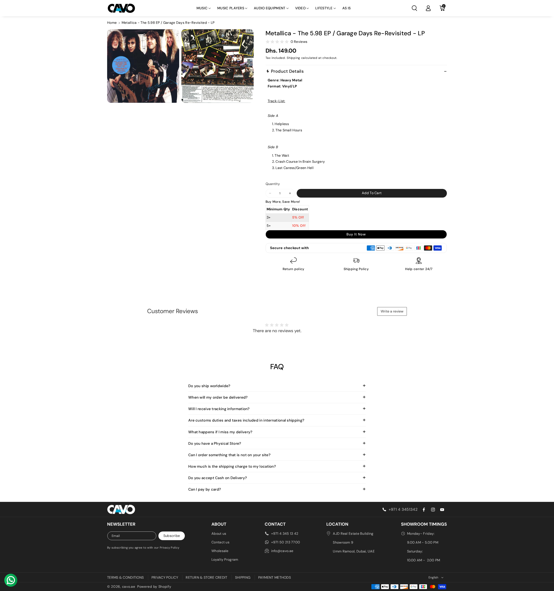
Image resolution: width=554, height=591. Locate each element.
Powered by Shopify (154, 586)
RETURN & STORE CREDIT (206, 577)
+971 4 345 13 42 (284, 533)
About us (218, 533)
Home (112, 22)
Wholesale (220, 551)
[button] (203, 8)
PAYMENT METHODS (274, 577)
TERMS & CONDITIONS (125, 577)
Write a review (392, 311)
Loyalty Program (224, 559)
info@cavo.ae (282, 551)
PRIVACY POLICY (164, 577)
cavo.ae (128, 586)
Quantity (273, 184)
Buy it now (356, 234)
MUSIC (202, 8)
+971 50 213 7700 (285, 542)
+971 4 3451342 (403, 509)
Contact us (220, 542)
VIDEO (300, 8)
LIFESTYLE (324, 8)
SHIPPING (242, 577)
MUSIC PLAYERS (230, 8)
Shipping (293, 58)
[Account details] (428, 8)
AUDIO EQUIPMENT (269, 8)
